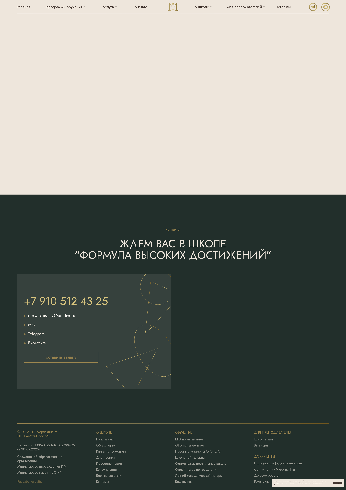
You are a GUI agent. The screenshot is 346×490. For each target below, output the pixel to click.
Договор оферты (266, 475)
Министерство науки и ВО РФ (39, 472)
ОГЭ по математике (189, 445)
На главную (105, 439)
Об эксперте (105, 445)
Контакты (102, 481)
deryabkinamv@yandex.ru (51, 315)
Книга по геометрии (111, 451)
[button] (61, 357)
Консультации (264, 439)
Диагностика (105, 457)
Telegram (36, 334)
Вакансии (261, 445)
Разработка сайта (30, 481)
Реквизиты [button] (261, 481)
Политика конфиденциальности (278, 463)
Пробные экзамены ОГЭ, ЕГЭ (198, 451)
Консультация (106, 469)
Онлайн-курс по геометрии (195, 469)
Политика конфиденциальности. (282, 485)
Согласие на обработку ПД (274, 469)
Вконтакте (37, 343)
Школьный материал (191, 457)
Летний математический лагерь (198, 475)
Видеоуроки (184, 481)
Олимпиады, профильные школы (201, 463)
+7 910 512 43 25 (66, 301)
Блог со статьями (108, 475)
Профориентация (109, 463)
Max (32, 325)
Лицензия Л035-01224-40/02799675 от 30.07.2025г (46, 447)
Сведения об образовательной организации (40, 458)
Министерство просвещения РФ (41, 466)
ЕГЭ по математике (189, 439)
